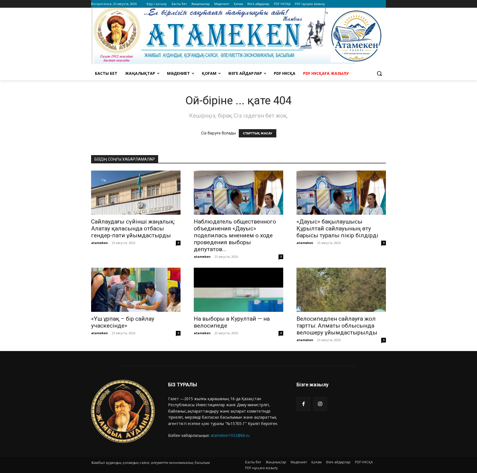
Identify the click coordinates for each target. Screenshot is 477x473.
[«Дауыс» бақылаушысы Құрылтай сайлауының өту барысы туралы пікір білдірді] (341, 193)
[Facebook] (303, 404)
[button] (379, 73)
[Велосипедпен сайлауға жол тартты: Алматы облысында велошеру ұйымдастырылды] (341, 290)
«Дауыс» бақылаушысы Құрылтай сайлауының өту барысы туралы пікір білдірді (337, 228)
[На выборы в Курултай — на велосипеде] (238, 290)
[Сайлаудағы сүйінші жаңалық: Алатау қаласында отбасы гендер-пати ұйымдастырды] (136, 193)
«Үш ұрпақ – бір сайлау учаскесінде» (122, 322)
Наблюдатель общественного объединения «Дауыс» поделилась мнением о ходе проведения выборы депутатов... (235, 235)
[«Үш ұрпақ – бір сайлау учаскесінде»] (136, 290)
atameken (99, 243)
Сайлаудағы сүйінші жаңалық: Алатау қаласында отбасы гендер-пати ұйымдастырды (133, 228)
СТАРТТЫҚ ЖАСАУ (257, 133)
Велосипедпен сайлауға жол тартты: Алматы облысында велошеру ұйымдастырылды (336, 325)
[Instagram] (320, 404)
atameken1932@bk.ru (230, 435)
